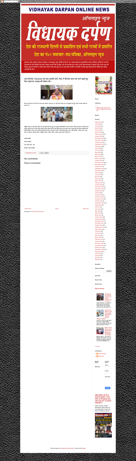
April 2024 (98, 178)
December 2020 (99, 243)
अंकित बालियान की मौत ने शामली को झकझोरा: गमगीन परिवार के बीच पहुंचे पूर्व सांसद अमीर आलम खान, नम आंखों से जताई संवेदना (103, 399)
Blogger (83, 448)
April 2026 (98, 130)
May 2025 (97, 152)
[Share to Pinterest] (48, 153)
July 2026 (97, 124)
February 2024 (99, 183)
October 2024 (98, 166)
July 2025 (97, 148)
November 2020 (99, 245)
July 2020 (97, 253)
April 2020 (98, 259)
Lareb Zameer (102, 353)
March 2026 (98, 132)
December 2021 (99, 221)
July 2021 (97, 231)
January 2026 (98, 136)
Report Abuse (99, 288)
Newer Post (28, 208)
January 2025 (98, 160)
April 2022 (98, 213)
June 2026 (98, 126)
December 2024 (99, 162)
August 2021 (98, 229)
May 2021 (97, 235)
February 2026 (99, 134)
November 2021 (99, 223)
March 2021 (98, 237)
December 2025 (99, 138)
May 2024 (97, 176)
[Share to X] (44, 153)
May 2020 (97, 257)
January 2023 (98, 195)
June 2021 (98, 233)
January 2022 (98, 219)
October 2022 (98, 201)
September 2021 (99, 227)
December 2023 (99, 186)
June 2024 (98, 174)
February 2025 (99, 158)
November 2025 (99, 140)
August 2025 (98, 146)
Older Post (86, 208)
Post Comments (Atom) (38, 211)
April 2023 (98, 193)
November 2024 (99, 164)
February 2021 (99, 239)
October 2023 (98, 191)
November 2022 (99, 199)
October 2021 (98, 225)
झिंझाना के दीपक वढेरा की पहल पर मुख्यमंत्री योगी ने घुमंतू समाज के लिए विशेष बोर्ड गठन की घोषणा (108, 331)
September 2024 (99, 168)
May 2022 (97, 211)
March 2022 (98, 215)
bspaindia (101, 356)
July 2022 (97, 207)
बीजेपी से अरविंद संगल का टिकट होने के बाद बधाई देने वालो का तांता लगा (103, 109)
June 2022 (98, 209)
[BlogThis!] (42, 153)
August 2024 (98, 170)
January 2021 (98, 241)
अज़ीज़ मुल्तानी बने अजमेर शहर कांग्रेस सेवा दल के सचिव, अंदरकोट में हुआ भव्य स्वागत (108, 297)
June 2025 (98, 150)
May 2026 (97, 128)
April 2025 (98, 154)
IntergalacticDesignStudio (67, 448)
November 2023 (99, 189)
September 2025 (99, 144)
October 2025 (98, 142)
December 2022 (99, 197)
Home (57, 208)
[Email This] (40, 153)
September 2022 (99, 203)
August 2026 (98, 122)
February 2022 (99, 217)
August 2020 (98, 251)
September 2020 (99, 249)
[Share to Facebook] (46, 153)
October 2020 (98, 247)
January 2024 (98, 184)
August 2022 (98, 205)
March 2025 (98, 156)
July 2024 (97, 172)
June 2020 (98, 255)
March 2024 (98, 180)
